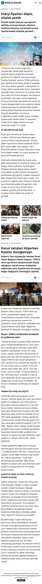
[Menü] (40, 2)
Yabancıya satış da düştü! (9, 218)
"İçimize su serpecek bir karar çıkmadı (31, 237)
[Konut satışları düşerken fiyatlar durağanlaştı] (10, 210)
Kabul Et (21, 580)
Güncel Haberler (16, 9)
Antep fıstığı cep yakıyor (29, 218)
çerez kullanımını (31, 575)
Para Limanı (4, 9)
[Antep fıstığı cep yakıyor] (31, 210)
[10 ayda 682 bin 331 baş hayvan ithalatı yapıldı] (10, 229)
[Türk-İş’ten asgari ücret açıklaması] (31, 229)
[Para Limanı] (11, 2)
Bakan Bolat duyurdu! (6, 237)
